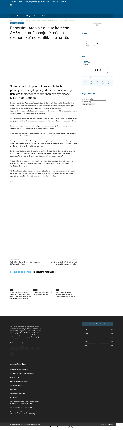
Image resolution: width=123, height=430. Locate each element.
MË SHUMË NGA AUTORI (44, 272)
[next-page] (14, 302)
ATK (12, 290)
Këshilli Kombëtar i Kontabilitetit (21, 408)
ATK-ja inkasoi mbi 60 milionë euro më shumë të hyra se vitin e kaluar (64, 263)
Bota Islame (21, 23)
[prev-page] (11, 302)
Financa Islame (63, 16)
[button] (110, 16)
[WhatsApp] (25, 250)
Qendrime (51, 16)
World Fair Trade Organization (20, 369)
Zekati (53, 2)
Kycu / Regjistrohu (31, 2)
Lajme (19, 16)
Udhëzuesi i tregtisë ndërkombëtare (22, 373)
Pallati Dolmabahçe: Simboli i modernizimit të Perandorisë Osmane (25, 263)
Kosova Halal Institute (17, 394)
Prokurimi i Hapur (16, 386)
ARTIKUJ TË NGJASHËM (20, 272)
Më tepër (85, 16)
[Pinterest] (21, 250)
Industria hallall (38, 16)
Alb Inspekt (13, 398)
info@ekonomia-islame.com (28, 343)
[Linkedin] (101, 1)
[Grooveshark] (95, 1)
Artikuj (27, 16)
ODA (47, 2)
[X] (108, 1)
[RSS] (105, 1)
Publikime (41, 2)
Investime (75, 16)
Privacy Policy (69, 427)
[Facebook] (92, 1)
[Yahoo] (111, 1)
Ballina (12, 20)
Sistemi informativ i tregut (19, 381)
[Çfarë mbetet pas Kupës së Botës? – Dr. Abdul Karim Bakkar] (43, 283)
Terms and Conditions (56, 427)
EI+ (58, 2)
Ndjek (86, 39)
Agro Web (13, 390)
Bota (22, 20)
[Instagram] (98, 1)
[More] (30, 250)
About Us (103, 424)
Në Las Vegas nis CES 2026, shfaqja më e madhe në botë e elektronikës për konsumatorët (65, 294)
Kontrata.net (14, 377)
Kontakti (63, 2)
